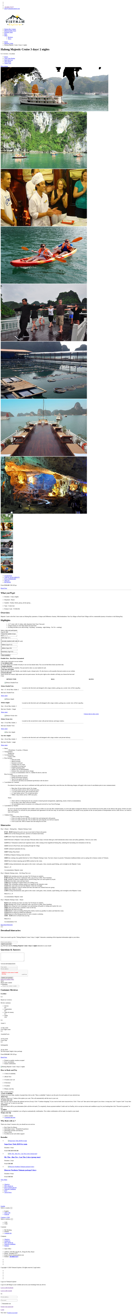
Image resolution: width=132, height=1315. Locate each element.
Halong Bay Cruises (10, 29)
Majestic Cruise (8, 43)
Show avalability (5, 655)
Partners (6, 1245)
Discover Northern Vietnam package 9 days (20, 1170)
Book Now (4, 588)
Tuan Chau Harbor (9, 58)
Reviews (10, 37)
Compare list (7, 1233)
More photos (4, 66)
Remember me (7, 1303)
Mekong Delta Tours (10, 30)
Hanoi (6, 57)
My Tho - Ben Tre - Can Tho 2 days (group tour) (22, 1157)
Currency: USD (5, 1217)
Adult (2, 637)
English (3, 1206)
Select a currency (5, 1219)
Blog (5, 34)
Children (3, 644)
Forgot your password (7, 1306)
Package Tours (8, 32)
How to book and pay (10, 1187)
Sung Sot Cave (8, 60)
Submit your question (6, 977)
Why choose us (8, 1186)
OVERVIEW (8, 576)
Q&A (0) (6, 580)
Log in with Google (6, 1291)
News (9, 38)
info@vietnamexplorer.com (12, 8)
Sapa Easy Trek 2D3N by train (15, 1144)
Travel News (8, 1192)
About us (7, 1184)
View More (4, 1179)
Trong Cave (7, 63)
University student (6, 641)
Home (6, 42)
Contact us (7, 1241)
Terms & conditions (9, 1244)
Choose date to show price (91, 714)
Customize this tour (9, 1117)
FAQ (5, 1191)
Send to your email (6, 944)
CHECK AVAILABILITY (12, 577)
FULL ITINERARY (10, 579)
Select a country (5, 1208)
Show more (4, 695)
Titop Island (7, 61)
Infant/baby (4, 651)
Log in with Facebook (7, 1287)
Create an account (12, 1312)
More (5, 35)
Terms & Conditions (10, 1189)
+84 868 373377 (9, 7)
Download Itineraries (7, 925)
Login (2, 1309)
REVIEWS (7, 582)
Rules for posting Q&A (7, 979)
